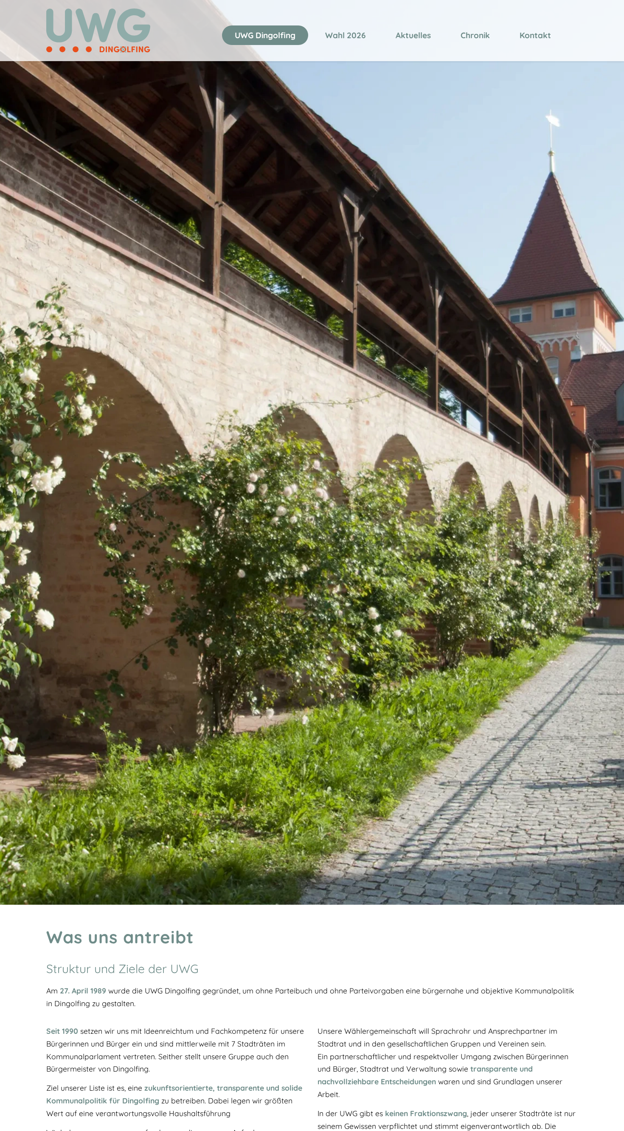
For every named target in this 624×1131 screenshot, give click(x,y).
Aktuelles (413, 35)
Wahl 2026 (345, 35)
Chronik (475, 35)
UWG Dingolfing (265, 35)
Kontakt (535, 35)
